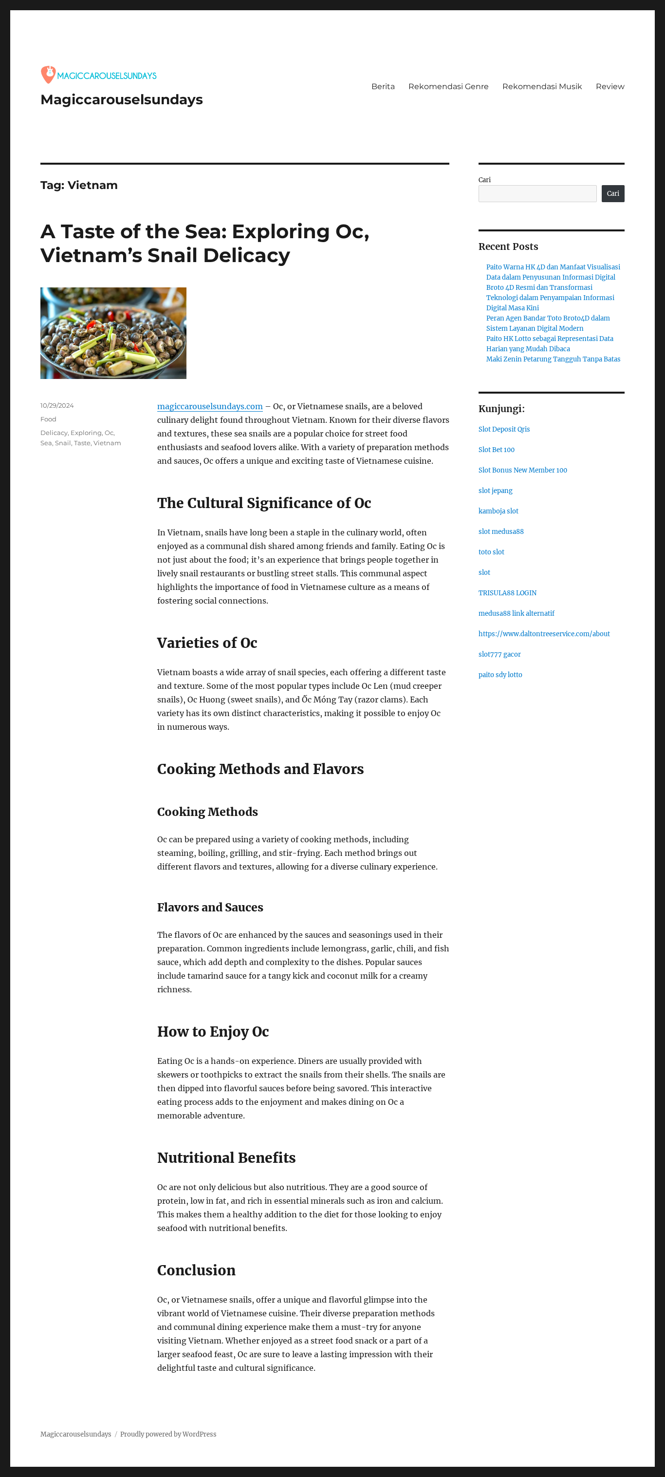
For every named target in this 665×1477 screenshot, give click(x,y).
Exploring (86, 432)
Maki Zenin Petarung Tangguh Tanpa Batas (553, 359)
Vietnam (107, 443)
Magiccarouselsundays (121, 99)
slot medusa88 (501, 532)
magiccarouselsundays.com (210, 406)
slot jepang (496, 491)
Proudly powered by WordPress (168, 1434)
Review (610, 86)
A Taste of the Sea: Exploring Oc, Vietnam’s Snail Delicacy (204, 243)
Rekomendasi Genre (448, 86)
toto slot (491, 552)
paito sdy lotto (500, 675)
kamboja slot (498, 511)
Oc (109, 432)
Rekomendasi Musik (542, 86)
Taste (82, 443)
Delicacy (54, 432)
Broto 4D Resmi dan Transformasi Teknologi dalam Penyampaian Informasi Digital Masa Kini (550, 298)
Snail (63, 443)
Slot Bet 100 (497, 450)
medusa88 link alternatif (516, 613)
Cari (485, 180)
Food (48, 419)
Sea (46, 443)
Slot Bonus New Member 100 (523, 470)
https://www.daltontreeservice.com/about (544, 634)
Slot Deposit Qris (504, 429)
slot (484, 572)
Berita (383, 86)
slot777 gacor (500, 654)
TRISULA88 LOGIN (507, 593)
